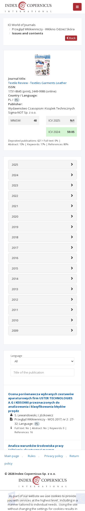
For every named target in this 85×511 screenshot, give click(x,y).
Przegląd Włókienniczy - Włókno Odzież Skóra (43, 29)
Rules (32, 456)
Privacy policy (53, 456)
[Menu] (77, 7)
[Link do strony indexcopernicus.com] (42, 481)
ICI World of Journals (22, 25)
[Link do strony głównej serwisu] (28, 6)
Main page (12, 456)
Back (72, 38)
